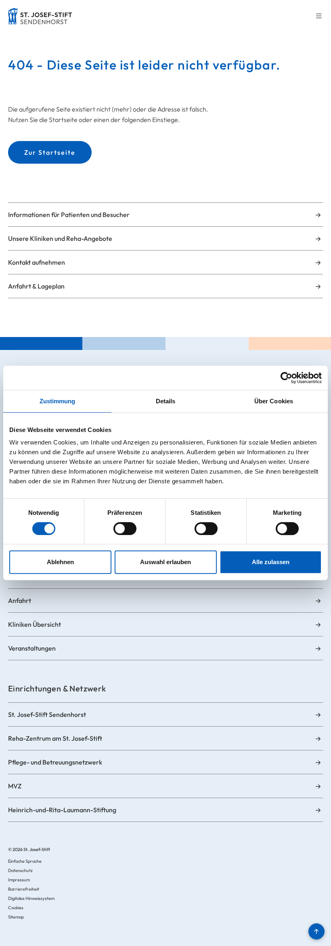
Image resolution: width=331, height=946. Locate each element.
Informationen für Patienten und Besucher (69, 215)
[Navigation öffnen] (319, 16)
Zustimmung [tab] (57, 401)
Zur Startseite (49, 152)
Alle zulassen (270, 561)
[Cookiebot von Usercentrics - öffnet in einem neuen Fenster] (286, 378)
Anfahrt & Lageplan (36, 286)
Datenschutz (20, 870)
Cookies (15, 907)
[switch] (124, 528)
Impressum (19, 880)
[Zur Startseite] (40, 16)
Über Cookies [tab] (273, 401)
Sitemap (16, 917)
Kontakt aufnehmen (36, 262)
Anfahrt (19, 600)
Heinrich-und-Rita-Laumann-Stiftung (62, 810)
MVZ (14, 786)
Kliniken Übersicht (34, 624)
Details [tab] (166, 401)
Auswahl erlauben (165, 561)
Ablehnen (60, 561)
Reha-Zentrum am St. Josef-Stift (55, 738)
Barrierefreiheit (23, 889)
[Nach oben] (316, 931)
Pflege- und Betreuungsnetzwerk (55, 762)
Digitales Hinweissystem (31, 898)
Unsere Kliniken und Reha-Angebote (60, 238)
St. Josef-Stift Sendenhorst (47, 714)
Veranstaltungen (32, 648)
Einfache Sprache (25, 861)
